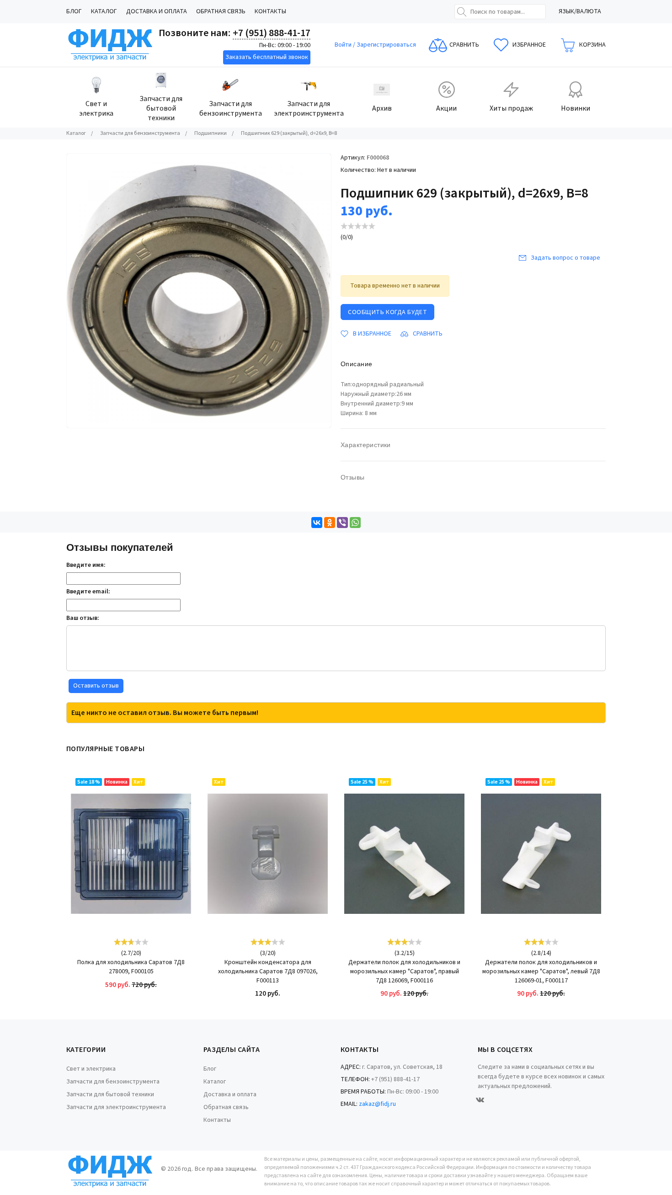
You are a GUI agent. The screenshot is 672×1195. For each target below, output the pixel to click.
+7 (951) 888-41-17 (271, 33)
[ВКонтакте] (316, 522)
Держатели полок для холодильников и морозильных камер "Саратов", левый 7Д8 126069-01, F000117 (541, 971)
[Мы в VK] (480, 1100)
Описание (356, 364)
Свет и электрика (91, 1068)
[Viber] (342, 522)
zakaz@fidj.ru (377, 1104)
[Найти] (461, 12)
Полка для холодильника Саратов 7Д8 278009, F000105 (131, 967)
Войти (344, 44)
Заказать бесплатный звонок (266, 57)
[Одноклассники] (329, 522)
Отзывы (353, 477)
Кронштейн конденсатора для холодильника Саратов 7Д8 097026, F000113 (268, 971)
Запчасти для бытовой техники (110, 1094)
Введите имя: (86, 565)
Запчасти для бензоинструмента (113, 1081)
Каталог (104, 11)
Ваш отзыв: (82, 618)
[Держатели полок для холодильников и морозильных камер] (404, 854)
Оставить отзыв (96, 685)
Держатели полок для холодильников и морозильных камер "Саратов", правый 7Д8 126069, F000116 (404, 971)
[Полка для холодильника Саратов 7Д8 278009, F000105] (131, 854)
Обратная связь (220, 11)
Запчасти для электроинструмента (116, 1107)
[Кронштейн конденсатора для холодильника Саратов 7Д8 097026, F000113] (268, 854)
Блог (74, 11)
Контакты (270, 11)
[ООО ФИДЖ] (110, 45)
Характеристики (366, 444)
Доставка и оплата (156, 11)
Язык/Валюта (580, 11)
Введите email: (88, 591)
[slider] (358, 226)
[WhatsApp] (355, 522)
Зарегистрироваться (386, 44)
